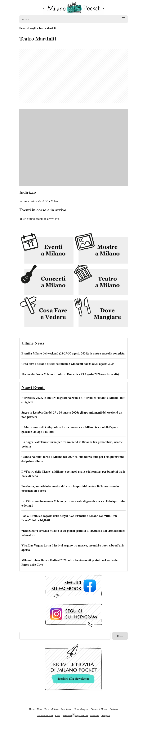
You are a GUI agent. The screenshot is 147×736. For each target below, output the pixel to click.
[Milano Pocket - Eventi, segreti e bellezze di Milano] (73, 7)
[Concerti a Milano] (46, 280)
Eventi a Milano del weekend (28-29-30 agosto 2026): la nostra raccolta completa (73, 353)
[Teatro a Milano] (101, 280)
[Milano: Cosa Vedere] (46, 312)
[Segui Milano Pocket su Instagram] (73, 615)
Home (32, 709)
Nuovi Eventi (33, 387)
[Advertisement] (73, 76)
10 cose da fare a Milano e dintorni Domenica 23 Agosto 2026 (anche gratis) (70, 374)
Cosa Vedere (66, 709)
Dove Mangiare (81, 709)
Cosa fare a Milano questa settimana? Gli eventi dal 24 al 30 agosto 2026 (67, 363)
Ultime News (32, 343)
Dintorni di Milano (99, 709)
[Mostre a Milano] (101, 248)
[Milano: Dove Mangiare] (101, 312)
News (39, 709)
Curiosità (114, 709)
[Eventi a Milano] (46, 248)
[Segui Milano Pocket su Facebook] (73, 587)
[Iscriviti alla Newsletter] (73, 668)
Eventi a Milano (51, 709)
